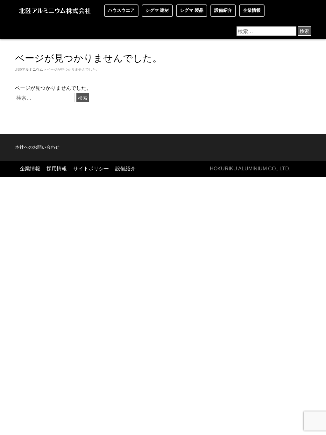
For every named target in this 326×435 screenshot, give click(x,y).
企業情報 (252, 10)
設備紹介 (223, 10)
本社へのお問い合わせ (37, 147)
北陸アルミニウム (29, 69)
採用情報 (56, 168)
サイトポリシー (91, 168)
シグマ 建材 (157, 10)
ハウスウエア (121, 10)
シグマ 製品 (191, 10)
